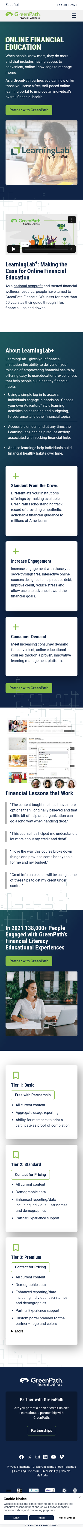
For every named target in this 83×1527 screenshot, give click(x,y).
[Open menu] (74, 15)
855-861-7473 (67, 5)
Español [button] (12, 5)
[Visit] (50, 1490)
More (19, 1331)
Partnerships (41, 1430)
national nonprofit (28, 286)
